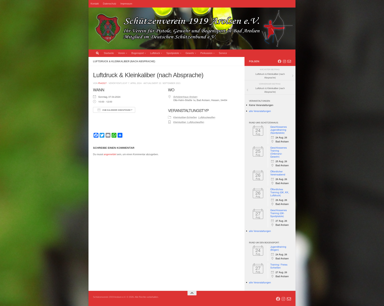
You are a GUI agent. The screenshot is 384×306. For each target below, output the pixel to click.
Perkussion (206, 53)
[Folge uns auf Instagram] (284, 61)
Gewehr (190, 53)
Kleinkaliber (179, 122)
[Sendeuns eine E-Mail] (289, 61)
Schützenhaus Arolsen (185, 97)
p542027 (102, 83)
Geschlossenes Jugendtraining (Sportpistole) (278, 129)
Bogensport (137, 53)
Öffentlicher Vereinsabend (277, 173)
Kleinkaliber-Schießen (185, 117)
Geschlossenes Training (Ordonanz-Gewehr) (278, 152)
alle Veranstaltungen (260, 111)
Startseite (109, 53)
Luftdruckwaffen (206, 117)
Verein (121, 53)
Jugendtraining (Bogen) (278, 248)
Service (223, 53)
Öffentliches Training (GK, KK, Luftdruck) (279, 192)
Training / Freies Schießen (278, 266)
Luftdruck (155, 53)
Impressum (126, 3)
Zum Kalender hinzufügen (116, 110)
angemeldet (110, 154)
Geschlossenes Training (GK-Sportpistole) (278, 213)
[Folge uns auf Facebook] (279, 61)
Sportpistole (172, 53)
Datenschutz (109, 3)
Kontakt (95, 3)
